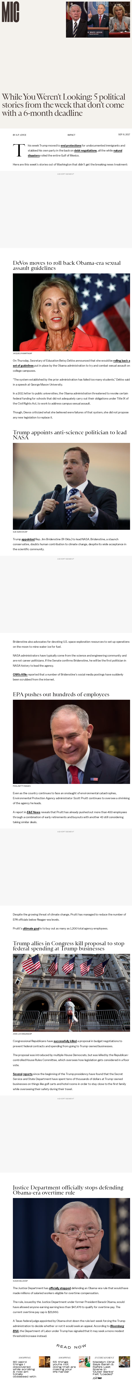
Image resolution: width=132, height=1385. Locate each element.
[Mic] (10, 11)
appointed (28, 539)
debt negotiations (85, 150)
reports (28, 1074)
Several (17, 1074)
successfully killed (65, 1041)
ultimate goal (31, 928)
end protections (71, 145)
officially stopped (60, 1288)
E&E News (33, 812)
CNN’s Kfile (20, 674)
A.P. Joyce (21, 135)
